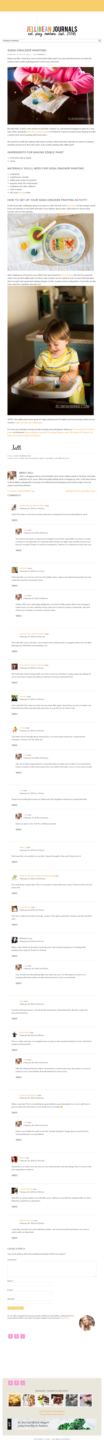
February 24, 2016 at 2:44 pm (32, 1035)
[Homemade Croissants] (15, 1400)
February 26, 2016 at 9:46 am (32, 1192)
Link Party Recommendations (52, 1411)
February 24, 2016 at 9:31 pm (36, 1125)
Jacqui (22, 728)
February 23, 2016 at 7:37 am (32, 571)
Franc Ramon (25, 907)
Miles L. (23, 847)
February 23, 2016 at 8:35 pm (36, 818)
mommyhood (25, 456)
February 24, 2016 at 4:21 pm (36, 1062)
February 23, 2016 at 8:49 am (36, 598)
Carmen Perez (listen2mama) (32, 634)
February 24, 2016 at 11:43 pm (32, 1161)
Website (10, 1299)
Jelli (25, 530)
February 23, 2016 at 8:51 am (36, 533)
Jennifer (23, 696)
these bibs (71, 205)
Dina (21, 1001)
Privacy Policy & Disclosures (52, 1414)
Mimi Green (24, 1032)
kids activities (31, 458)
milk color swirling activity (38, 132)
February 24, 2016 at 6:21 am (32, 941)
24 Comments (40, 54)
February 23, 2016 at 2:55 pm (32, 731)
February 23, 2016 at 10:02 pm (32, 879)
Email (10, 1290)
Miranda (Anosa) (26, 1220)
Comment (12, 1259)
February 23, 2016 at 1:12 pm (32, 668)
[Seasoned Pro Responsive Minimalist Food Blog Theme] (52, 1429)
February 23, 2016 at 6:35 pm (32, 850)
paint (41, 458)
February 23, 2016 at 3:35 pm (32, 793)
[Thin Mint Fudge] (57, 1400)
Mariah (22, 1158)
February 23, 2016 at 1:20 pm (32, 699)
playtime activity (62, 458)
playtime (49, 458)
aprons (21, 192)
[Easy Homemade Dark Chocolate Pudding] (86, 1400)
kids (22, 458)
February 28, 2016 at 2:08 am (32, 1223)
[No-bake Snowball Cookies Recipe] (72, 1400)
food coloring (67, 275)
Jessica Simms (26, 1189)
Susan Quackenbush (28, 1095)
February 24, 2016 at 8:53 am (32, 1004)
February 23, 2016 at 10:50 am (32, 637)
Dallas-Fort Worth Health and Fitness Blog (37, 876)
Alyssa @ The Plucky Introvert (32, 665)
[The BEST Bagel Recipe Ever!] (29, 1400)
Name (10, 1281)
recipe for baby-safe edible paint (28, 422)
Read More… (65, 1318)
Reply (14, 520)
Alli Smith (24, 568)
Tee (21, 790)
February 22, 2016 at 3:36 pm (32, 508)
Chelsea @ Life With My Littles (32, 505)
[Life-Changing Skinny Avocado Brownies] (43, 1400)
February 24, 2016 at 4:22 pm (36, 968)
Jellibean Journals (52, 24)
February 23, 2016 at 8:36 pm (36, 758)
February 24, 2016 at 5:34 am (32, 910)
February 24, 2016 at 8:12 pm (32, 1098)
